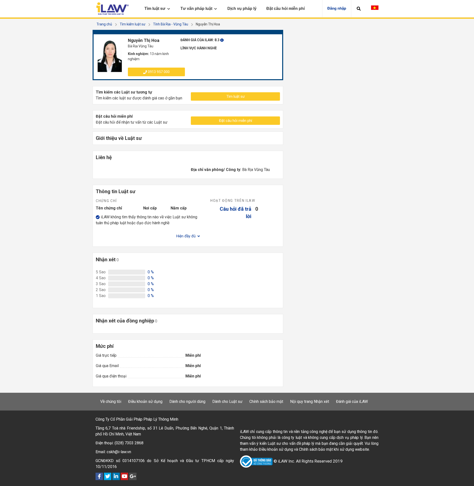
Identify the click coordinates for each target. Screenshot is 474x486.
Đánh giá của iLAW (352, 401)
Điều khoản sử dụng (145, 401)
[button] (358, 8)
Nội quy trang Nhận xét (309, 401)
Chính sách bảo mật (266, 401)
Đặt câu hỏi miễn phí (235, 120)
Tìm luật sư (235, 96)
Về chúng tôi (110, 401)
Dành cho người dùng (187, 401)
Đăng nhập (336, 8)
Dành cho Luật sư (227, 401)
